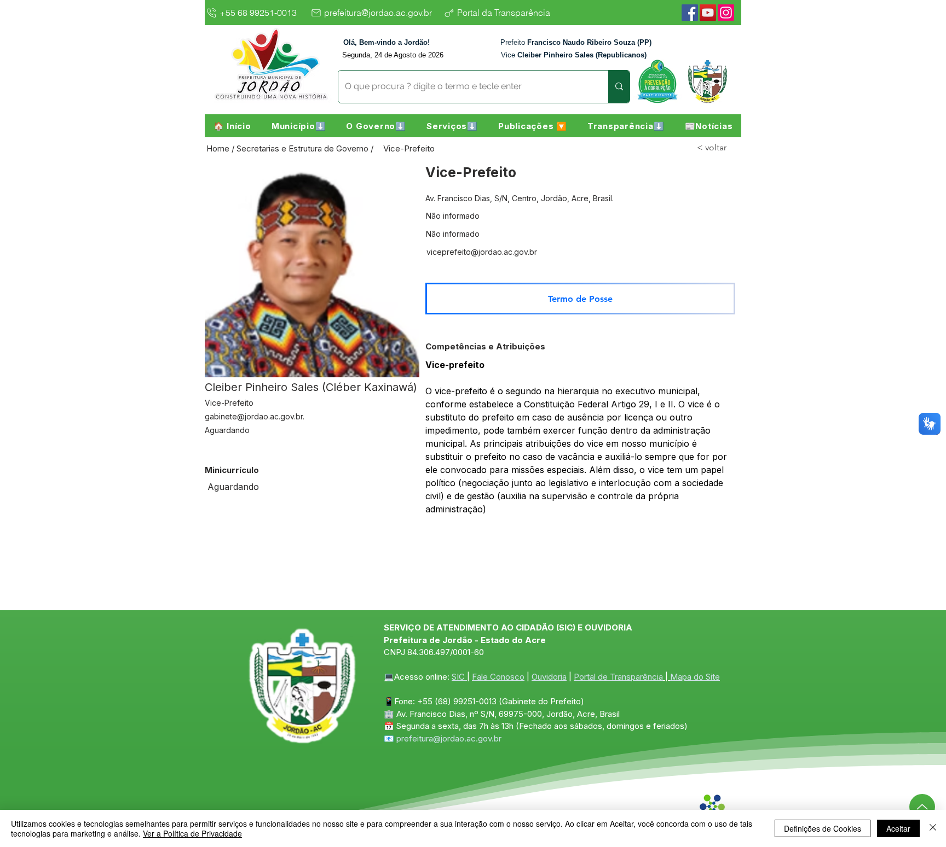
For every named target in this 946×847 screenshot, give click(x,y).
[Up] (922, 807)
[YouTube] (708, 12)
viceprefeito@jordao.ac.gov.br (481, 251)
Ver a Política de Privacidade (192, 833)
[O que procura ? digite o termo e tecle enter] (619, 87)
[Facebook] (690, 12)
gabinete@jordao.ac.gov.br (254, 416)
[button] (298, 126)
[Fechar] (932, 828)
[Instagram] (726, 12)
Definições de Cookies (822, 828)
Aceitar (898, 828)
